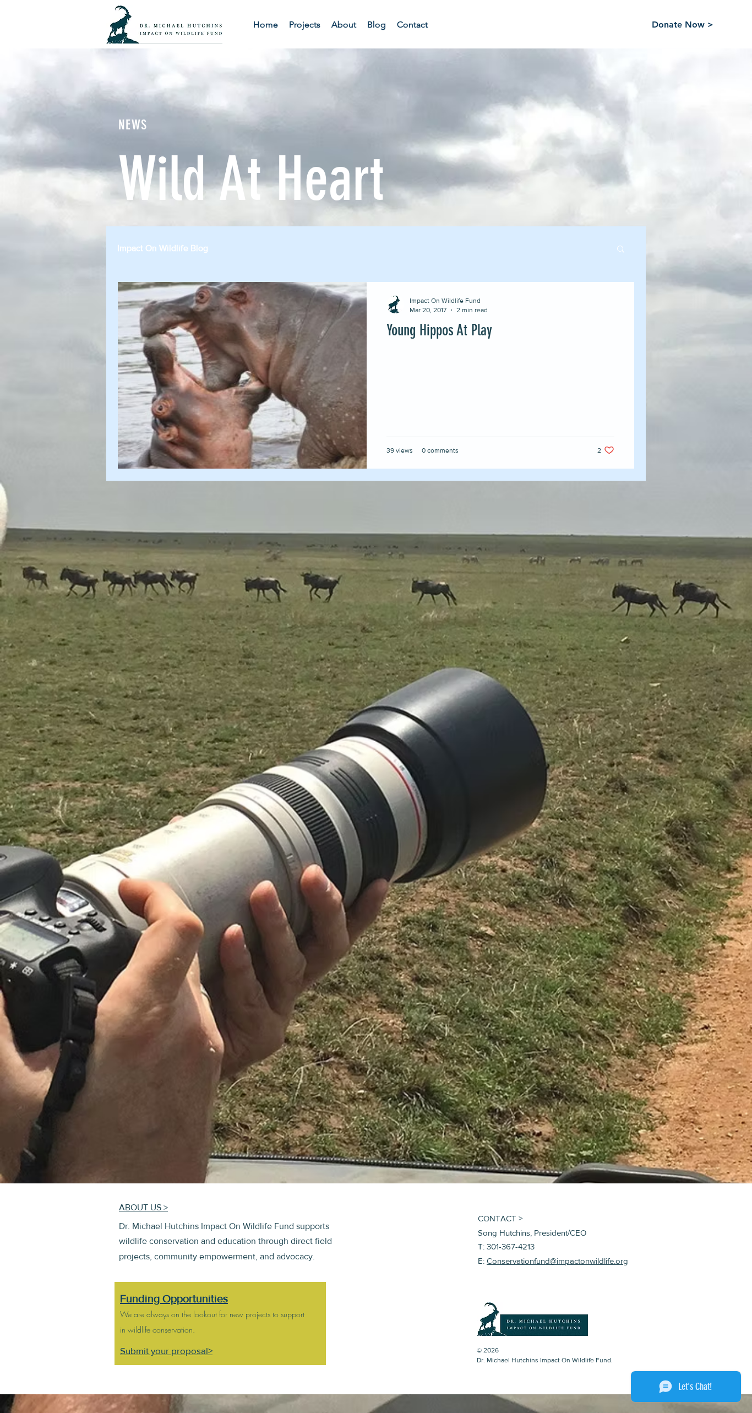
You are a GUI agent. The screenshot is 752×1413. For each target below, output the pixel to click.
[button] (620, 250)
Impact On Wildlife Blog (162, 248)
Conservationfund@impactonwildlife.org (557, 1260)
